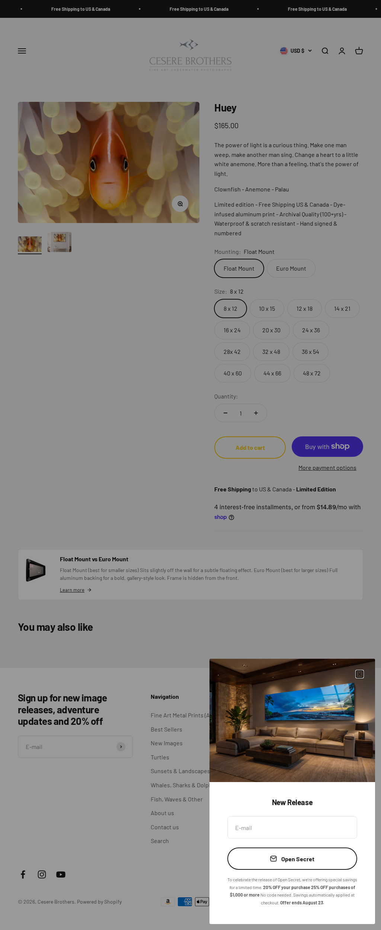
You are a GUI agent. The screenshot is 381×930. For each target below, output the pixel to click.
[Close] (359, 674)
